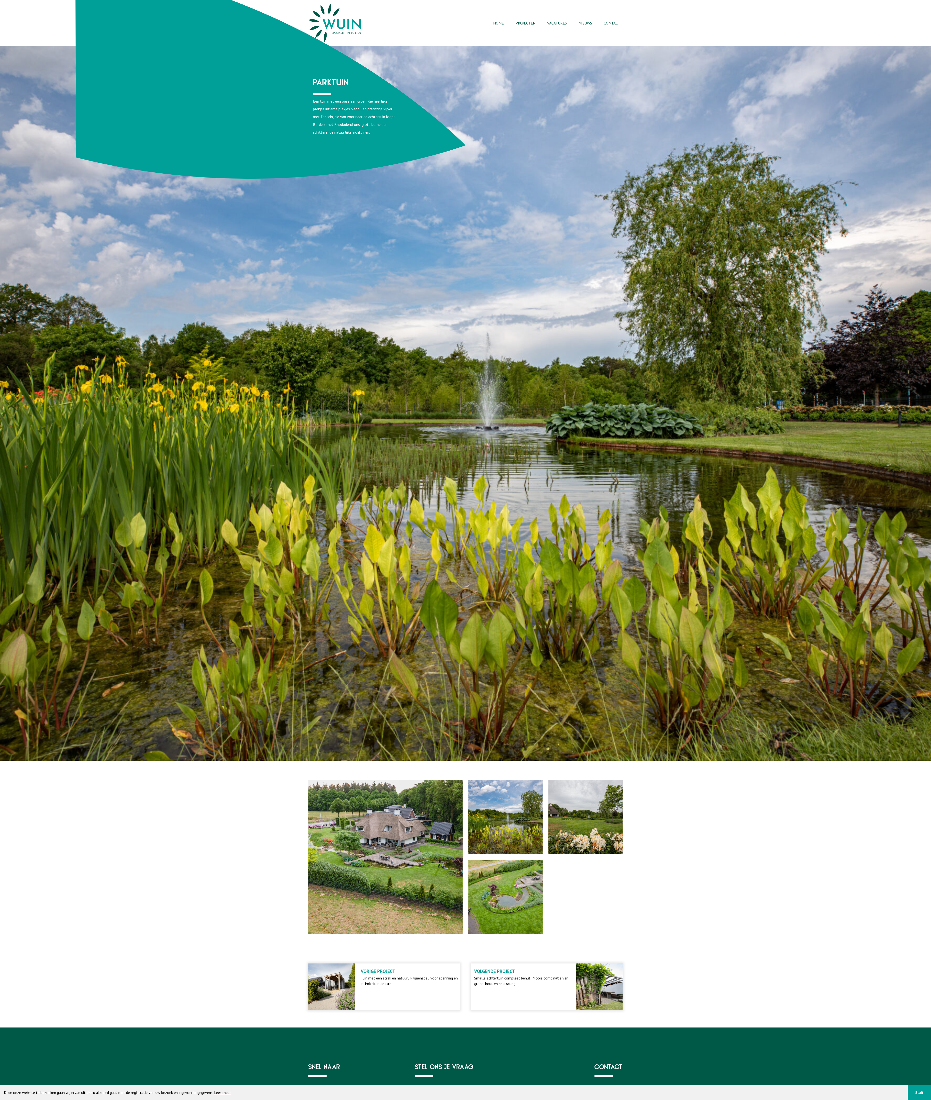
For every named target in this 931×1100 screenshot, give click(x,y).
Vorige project (378, 971)
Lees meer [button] (222, 1092)
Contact (612, 23)
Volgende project (494, 971)
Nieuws (585, 23)
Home (498, 23)
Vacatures (557, 23)
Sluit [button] (919, 1092)
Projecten (525, 23)
